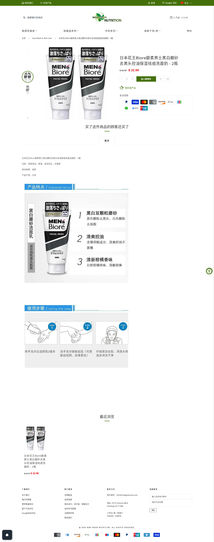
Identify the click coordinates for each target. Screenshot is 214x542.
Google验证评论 (29, 513)
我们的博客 (26, 499)
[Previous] (45, 83)
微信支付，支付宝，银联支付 (76, 504)
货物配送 (68, 495)
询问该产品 (130, 87)
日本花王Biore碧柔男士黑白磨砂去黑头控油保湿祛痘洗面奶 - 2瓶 (86, 38)
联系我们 (68, 517)
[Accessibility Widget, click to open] (209, 271)
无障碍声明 (69, 513)
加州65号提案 (70, 508)
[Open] (7, 535)
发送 (153, 510)
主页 (24, 38)
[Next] (111, 83)
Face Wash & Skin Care (42, 38)
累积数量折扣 (27, 504)
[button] (186, 2)
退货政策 (68, 499)
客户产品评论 (27, 508)
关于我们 (25, 495)
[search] (24, 17)
